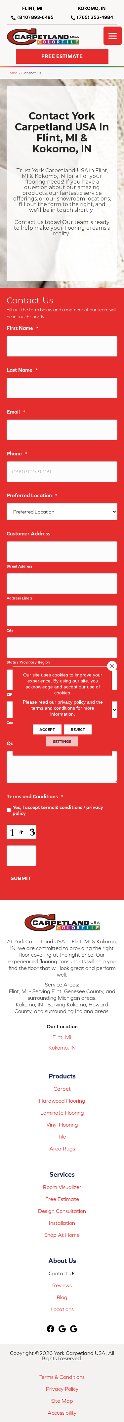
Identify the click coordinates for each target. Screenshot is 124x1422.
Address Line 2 (19, 598)
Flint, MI (62, 1037)
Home (12, 73)
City (10, 630)
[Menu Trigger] (112, 36)
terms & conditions (61, 807)
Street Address (19, 566)
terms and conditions (53, 708)
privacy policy (72, 702)
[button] (62, 56)
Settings (62, 741)
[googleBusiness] (62, 1329)
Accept (47, 729)
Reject (78, 729)
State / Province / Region (28, 662)
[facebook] (50, 1329)
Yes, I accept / (58, 810)
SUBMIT (21, 878)
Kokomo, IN (62, 1048)
